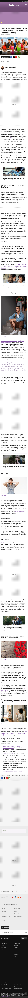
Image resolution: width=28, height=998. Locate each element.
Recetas (11, 21)
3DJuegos (16, 945)
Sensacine (16, 954)
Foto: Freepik (4, 336)
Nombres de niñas (23, 891)
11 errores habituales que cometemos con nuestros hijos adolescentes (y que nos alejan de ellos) (14, 629)
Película (16, 21)
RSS (18, 897)
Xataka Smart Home (5, 951)
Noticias (8, 775)
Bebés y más (14, 5)
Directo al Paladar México (6, 988)
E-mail (19, 57)
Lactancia (3, 911)
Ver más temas (5, 927)
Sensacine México (17, 984)
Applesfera (3, 949)
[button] (10, 67)
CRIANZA (18, 10)
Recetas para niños (5, 916)
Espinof (15, 956)
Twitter (14, 57)
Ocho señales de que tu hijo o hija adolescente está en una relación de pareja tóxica (13, 179)
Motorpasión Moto (17, 965)
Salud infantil (17, 908)
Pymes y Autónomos (18, 973)
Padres (3, 923)
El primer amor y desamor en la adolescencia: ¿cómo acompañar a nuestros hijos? (13, 286)
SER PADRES (4, 10)
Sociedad (16, 919)
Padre (21, 21)
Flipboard (16, 57)
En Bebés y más (6, 176)
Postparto (3, 913)
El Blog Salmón (17, 972)
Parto (15, 911)
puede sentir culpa (20, 511)
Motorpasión (16, 963)
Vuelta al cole (5, 21)
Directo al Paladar (4, 963)
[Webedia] (25, 1)
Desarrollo (16, 913)
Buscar (26, 933)
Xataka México (4, 982)
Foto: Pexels (4, 723)
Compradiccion (4, 975)
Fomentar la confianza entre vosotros (12, 771)
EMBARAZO (11, 10)
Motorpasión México (18, 988)
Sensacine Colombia (18, 986)
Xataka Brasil (4, 984)
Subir (23, 938)
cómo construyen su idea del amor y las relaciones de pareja (14, 733)
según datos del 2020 (6, 138)
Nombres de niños (14, 891)
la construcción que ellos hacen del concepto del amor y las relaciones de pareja (14, 266)
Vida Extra (16, 947)
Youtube (12, 897)
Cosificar (3, 542)
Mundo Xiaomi (4, 952)
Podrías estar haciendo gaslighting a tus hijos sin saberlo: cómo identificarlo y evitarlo (14, 467)
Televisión (15, 775)
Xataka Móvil (3, 947)
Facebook (11, 57)
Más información (4, 996)
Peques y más (17, 923)
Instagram (15, 897)
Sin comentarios (6, 57)
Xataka (2, 945)
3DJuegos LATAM (17, 982)
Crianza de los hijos (18, 916)
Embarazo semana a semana (6, 919)
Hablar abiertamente (8, 753)
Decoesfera (3, 973)
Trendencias (3, 972)
